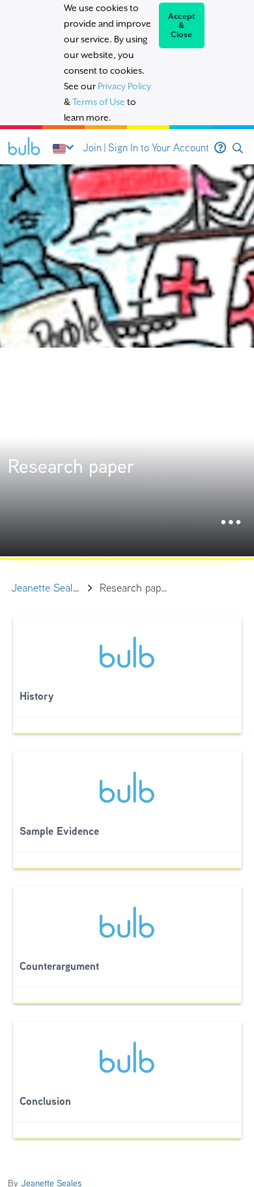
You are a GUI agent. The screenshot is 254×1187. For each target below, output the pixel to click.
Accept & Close (182, 25)
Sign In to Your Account (158, 147)
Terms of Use (98, 102)
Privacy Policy (124, 86)
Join (92, 147)
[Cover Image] (127, 360)
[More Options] (231, 522)
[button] (238, 148)
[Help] (220, 148)
